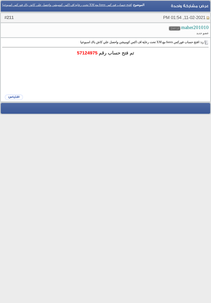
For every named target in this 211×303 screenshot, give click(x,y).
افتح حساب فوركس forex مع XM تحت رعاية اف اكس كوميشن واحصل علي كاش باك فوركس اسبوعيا (67, 5)
